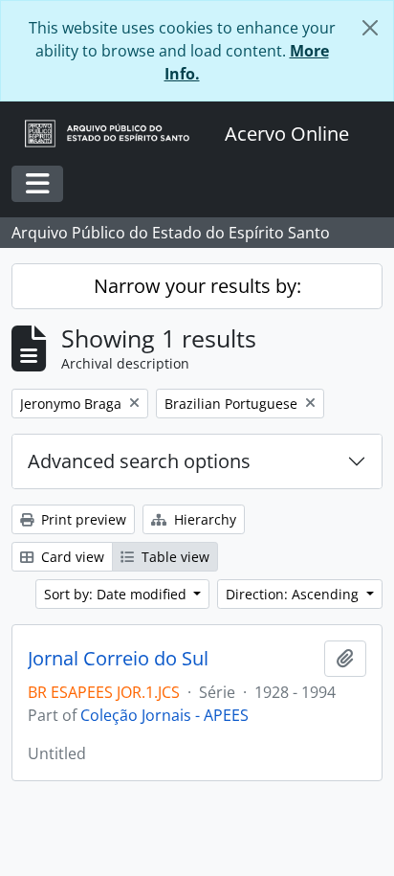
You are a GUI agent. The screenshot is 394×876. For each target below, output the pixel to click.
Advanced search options (139, 461)
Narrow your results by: (197, 286)
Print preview (81, 519)
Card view (70, 557)
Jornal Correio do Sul (118, 658)
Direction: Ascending (294, 594)
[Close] (370, 28)
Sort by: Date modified (117, 594)
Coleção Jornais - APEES (164, 715)
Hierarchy (203, 519)
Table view (173, 557)
